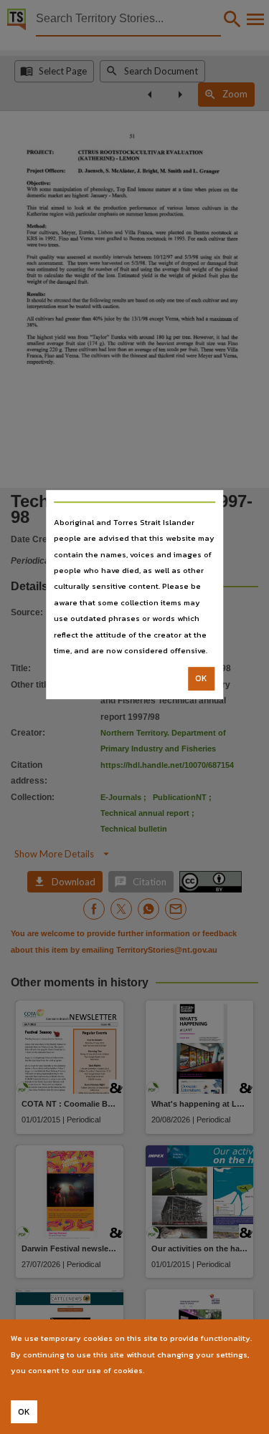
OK (201, 679)
